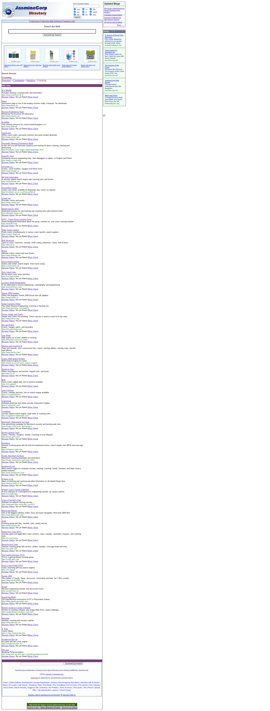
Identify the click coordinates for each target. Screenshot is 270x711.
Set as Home (8, 688)
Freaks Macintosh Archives (13, 456)
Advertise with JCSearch (90, 683)
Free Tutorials (94, 685)
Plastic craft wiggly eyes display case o (88, 65)
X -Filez (5, 629)
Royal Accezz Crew (10, 544)
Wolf (3, 380)
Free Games (83, 685)
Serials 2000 (7, 576)
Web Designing (64, 683)
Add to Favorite (20, 688)
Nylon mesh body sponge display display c (69, 65)
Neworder (5, 618)
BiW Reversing (8, 240)
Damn (4, 101)
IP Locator (13, 685)
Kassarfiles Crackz (9, 188)
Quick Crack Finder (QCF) (12, 566)
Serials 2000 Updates (10, 293)
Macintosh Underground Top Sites (15, 422)
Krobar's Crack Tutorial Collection (15, 490)
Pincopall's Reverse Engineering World (17, 143)
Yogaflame (6, 411)
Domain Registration (42, 683)
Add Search (22, 685)
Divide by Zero (8, 369)
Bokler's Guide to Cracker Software (16, 608)
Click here (35, 678)
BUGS (4, 251)
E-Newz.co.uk (7, 479)
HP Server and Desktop (113, 22)
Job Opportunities (44, 690)
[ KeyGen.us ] (7, 167)
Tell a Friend (88, 688)
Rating (11, 97)
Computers (18, 80)
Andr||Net (5, 122)
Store (40, 685)
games (55, 690)
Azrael (4, 587)
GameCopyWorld (9, 597)
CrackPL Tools (8, 156)
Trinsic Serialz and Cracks (12, 314)
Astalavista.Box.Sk (10, 639)
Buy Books (75, 683)
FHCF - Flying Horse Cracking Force (17, 219)
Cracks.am (6, 133)
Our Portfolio (53, 688)
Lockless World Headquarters (14, 283)
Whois (5, 685)
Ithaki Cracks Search (10, 230)
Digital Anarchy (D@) (10, 209)
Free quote (78, 688)
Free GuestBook (59, 685)
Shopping (32, 685)
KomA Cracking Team (11, 433)
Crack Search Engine (10, 262)
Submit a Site (33, 707)
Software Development (23, 683)
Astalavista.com (8, 466)
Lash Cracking (8, 390)
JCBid (11, 683)
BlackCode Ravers (9, 511)
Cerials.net (6, 198)
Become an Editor (69, 707)
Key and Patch (8, 325)
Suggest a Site (33, 688)
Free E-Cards (72, 685)
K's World (6, 90)
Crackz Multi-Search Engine (13, 359)
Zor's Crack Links (9, 272)
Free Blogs (47, 685)
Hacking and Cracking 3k (12, 346)
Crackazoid (6, 401)
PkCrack (5, 650)
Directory (6, 80)
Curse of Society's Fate (11, 500)
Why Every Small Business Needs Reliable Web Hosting (114, 10)
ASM (4, 521)
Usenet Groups (65, 690)
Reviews (5, 97)
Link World (6, 335)
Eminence (6, 443)
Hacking (31, 80)
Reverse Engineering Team (13, 112)
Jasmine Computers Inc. (54, 674)
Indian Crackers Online (11, 304)
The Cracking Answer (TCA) (13, 555)
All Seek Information (10, 177)
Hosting (54, 683)
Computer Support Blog (113, 15)
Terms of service (66, 688)
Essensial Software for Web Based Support (112, 19)
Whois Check (32, 97)
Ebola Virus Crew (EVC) (11, 532)
